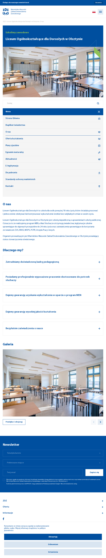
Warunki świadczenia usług (69, 484)
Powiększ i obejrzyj (14, 422)
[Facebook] (3, 519)
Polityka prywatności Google (51, 484)
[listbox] (53, 453)
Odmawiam (53, 544)
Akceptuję (53, 537)
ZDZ (4, 21)
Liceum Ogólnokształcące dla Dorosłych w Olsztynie (23, 21)
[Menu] (100, 12)
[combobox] (53, 103)
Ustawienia (53, 552)
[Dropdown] (94, 12)
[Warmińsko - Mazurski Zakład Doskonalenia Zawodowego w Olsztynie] (12, 11)
